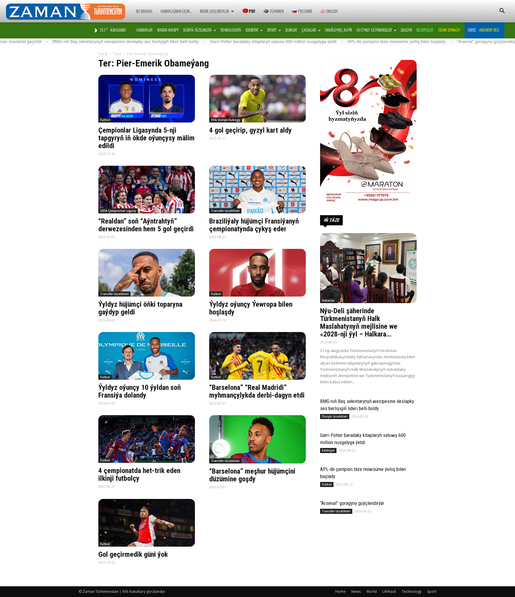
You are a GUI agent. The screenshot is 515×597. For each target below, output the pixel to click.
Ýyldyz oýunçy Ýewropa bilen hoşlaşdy (250, 308)
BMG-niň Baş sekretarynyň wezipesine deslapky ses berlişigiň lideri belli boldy (86, 41)
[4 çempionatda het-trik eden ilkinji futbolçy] (146, 439)
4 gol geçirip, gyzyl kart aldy (250, 130)
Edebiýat (252, 30)
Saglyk (406, 30)
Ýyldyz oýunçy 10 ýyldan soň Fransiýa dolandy (139, 391)
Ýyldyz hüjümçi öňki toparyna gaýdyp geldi (140, 308)
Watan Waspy (168, 30)
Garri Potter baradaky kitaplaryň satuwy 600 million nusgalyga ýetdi (234, 41)
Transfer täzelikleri (225, 211)
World (371, 591)
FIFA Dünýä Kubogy (225, 120)
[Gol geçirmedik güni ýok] (146, 523)
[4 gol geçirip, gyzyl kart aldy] (257, 98)
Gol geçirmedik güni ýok (133, 554)
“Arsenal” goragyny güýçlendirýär (449, 41)
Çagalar (309, 30)
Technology (411, 591)
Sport (272, 30)
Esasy (103, 53)
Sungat (291, 30)
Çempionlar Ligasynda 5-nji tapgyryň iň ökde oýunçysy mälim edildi (146, 138)
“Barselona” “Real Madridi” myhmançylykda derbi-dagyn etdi (257, 391)
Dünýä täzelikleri (197, 30)
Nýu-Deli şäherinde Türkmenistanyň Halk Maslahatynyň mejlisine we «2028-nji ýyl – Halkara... (358, 322)
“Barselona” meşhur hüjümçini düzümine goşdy (252, 475)
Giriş (472, 30)
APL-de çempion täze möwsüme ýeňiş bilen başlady (357, 41)
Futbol (105, 120)
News (356, 591)
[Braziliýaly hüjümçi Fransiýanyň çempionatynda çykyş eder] (257, 189)
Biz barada (144, 11)
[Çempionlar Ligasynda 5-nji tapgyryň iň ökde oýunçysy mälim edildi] (146, 98)
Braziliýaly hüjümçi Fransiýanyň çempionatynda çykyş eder (254, 225)
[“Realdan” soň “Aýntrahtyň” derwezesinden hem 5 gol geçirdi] (146, 189)
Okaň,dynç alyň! (338, 30)
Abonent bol (489, 30)
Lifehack (389, 591)
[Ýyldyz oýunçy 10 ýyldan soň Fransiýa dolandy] (146, 356)
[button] (502, 11)
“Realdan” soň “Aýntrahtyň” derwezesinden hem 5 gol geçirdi (146, 225)
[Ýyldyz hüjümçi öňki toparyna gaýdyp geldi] (146, 273)
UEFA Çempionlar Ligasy (118, 211)
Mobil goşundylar (214, 11)
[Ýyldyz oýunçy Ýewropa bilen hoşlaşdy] (257, 273)
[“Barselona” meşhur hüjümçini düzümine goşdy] (257, 439)
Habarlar (144, 30)
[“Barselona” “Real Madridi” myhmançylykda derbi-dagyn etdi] (257, 356)
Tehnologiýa (230, 30)
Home (340, 591)
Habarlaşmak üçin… (176, 11)
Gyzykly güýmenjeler (374, 30)
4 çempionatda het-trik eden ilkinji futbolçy (139, 474)
